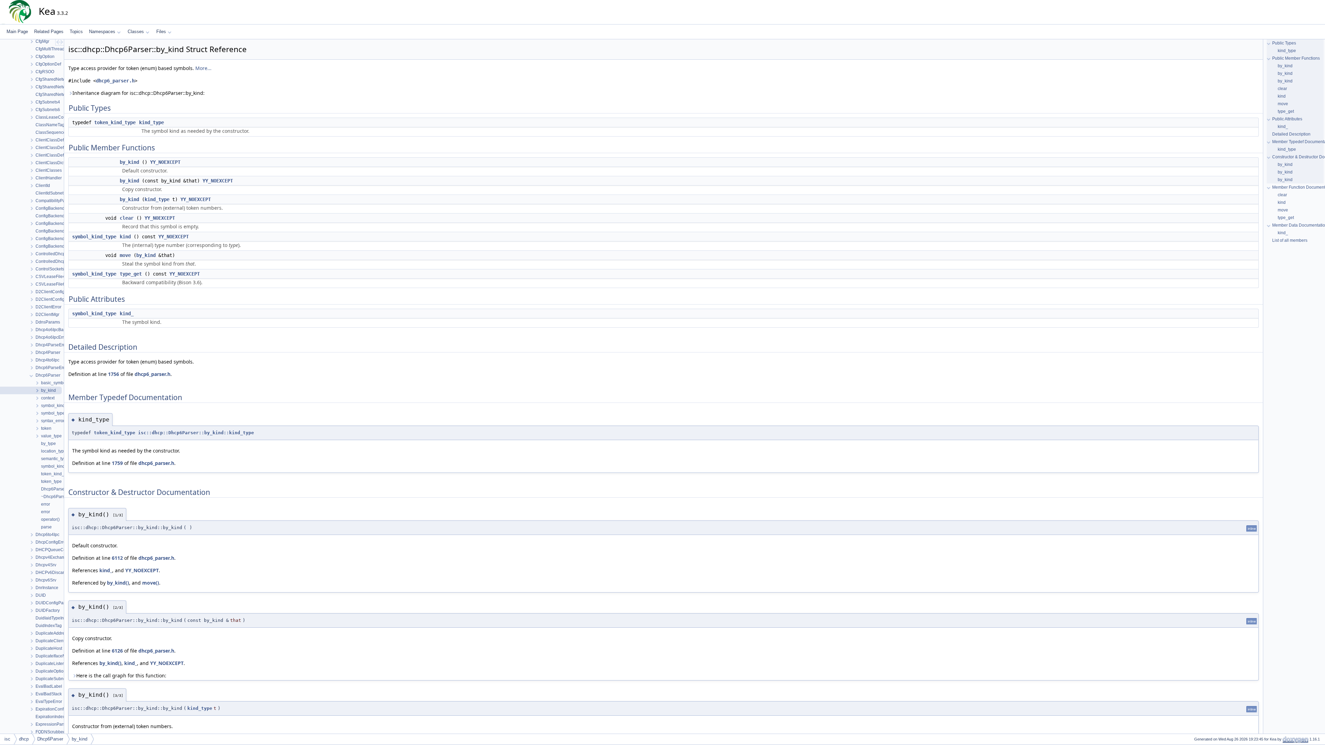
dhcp (24, 739)
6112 (117, 558)
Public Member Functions (1296, 58)
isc (7, 739)
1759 (117, 463)
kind (125, 236)
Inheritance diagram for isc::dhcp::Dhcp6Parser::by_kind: (138, 93)
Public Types (1284, 43)
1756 (113, 374)
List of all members (1289, 240)
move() (150, 582)
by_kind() (118, 582)
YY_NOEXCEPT (165, 162)
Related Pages (48, 31)
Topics (76, 31)
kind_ (127, 313)
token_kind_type (115, 122)
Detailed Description (1291, 134)
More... (203, 68)
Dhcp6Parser (50, 739)
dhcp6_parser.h (115, 80)
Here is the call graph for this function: (121, 675)
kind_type (151, 122)
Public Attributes (1287, 119)
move (125, 255)
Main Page (17, 31)
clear (127, 218)
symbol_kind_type (94, 236)
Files (161, 31)
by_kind (129, 162)
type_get (131, 274)
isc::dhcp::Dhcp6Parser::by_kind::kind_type (196, 432)
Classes (136, 31)
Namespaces (102, 31)
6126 (117, 650)
